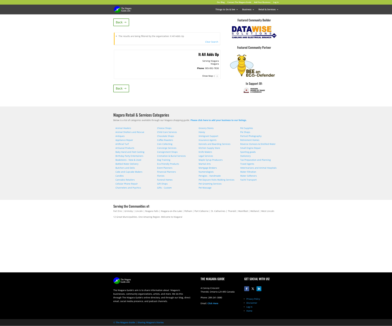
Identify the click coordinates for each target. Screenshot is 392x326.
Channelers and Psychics (128, 187)
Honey (202, 132)
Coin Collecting (164, 144)
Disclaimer (251, 302)
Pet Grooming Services (210, 183)
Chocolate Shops (165, 136)
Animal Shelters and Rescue (129, 132)
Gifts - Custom (164, 187)
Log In (276, 2)
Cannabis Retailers (125, 179)
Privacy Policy (253, 298)
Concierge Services (166, 148)
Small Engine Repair (250, 148)
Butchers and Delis (125, 167)
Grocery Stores (206, 128)
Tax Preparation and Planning (255, 159)
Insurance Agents (208, 140)
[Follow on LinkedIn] (258, 288)
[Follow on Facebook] (246, 288)
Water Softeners (248, 175)
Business (246, 9)
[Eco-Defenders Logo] (253, 77)
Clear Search (211, 41)
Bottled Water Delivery (126, 163)
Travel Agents (247, 163)
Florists (160, 175)
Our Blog (221, 2)
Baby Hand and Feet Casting (129, 151)
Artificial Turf (122, 144)
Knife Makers (205, 151)
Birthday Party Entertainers (129, 155)
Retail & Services (267, 9)
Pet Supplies (246, 128)
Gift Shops (162, 183)
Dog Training (163, 159)
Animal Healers (123, 128)
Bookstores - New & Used (128, 159)
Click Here (212, 303)
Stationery (245, 155)
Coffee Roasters (165, 140)
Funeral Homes (165, 179)
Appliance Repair (124, 140)
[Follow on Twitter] (252, 288)
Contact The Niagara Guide (239, 2)
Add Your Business (262, 2)
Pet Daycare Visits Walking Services (216, 179)
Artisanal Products (124, 148)
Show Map (207, 75)
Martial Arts (205, 163)
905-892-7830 (212, 68)
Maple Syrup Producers (211, 159)
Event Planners (164, 167)
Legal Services (206, 155)
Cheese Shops (164, 128)
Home (249, 310)
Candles (119, 175)
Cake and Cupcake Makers (128, 171)
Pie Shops (245, 132)
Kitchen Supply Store (209, 148)
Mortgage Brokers (208, 167)
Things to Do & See (225, 9)
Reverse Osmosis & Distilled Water (258, 144)
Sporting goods (248, 151)
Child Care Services (167, 132)
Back (119, 22)
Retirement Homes (249, 140)
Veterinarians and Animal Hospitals (258, 167)
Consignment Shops (167, 151)
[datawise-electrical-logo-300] (254, 38)
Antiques (120, 136)
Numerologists (206, 171)
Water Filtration (248, 171)
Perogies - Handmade (210, 175)
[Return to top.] (217, 75)
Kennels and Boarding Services (214, 144)
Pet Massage (205, 187)
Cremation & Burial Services (171, 155)
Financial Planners (166, 171)
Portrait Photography (251, 136)
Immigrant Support (208, 136)
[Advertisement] (240, 248)
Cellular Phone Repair (126, 183)
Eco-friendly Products (168, 163)
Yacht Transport (248, 179)
